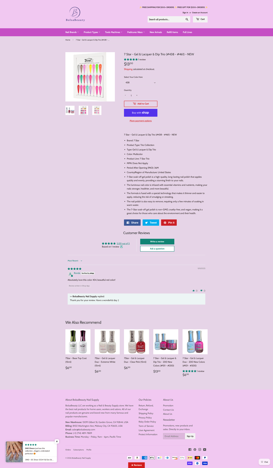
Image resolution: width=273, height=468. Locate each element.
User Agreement (146, 430)
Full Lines (187, 32)
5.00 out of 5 (123, 243)
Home (67, 40)
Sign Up (190, 436)
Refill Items (172, 32)
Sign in (185, 12)
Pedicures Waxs (135, 32)
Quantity (128, 90)
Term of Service (146, 426)
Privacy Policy (145, 417)
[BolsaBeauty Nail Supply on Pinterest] (194, 450)
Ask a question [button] (157, 248)
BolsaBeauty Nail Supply (81, 458)
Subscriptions (78, 450)
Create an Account (200, 12)
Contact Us (168, 409)
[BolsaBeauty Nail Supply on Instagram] (199, 450)
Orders (68, 450)
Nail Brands (71, 32)
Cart (202, 19)
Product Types (91, 32)
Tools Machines (113, 32)
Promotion (168, 405)
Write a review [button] (157, 241)
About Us (167, 414)
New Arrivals (156, 32)
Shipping (128, 69)
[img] (74, 268)
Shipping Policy (146, 413)
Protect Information (148, 434)
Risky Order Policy (147, 421)
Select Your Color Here (133, 77)
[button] (131, 59)
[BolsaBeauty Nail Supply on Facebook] (189, 450)
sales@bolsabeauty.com (83, 429)
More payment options (141, 120)
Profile (88, 450)
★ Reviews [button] (136, 465)
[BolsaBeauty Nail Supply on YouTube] (204, 450)
